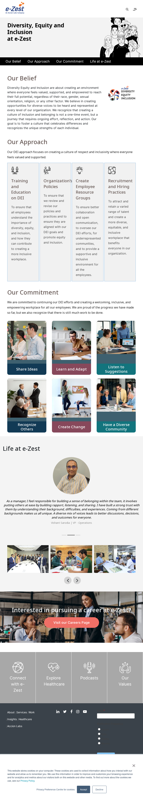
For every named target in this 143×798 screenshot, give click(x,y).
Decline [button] (99, 789)
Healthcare (25, 719)
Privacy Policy (27, 780)
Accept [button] (83, 789)
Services (21, 712)
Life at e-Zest (100, 61)
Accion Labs (14, 726)
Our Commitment (70, 61)
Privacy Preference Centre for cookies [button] (55, 789)
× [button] (134, 764)
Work (31, 712)
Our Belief (13, 61)
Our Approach (39, 61)
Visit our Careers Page (71, 622)
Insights (12, 719)
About (11, 712)
